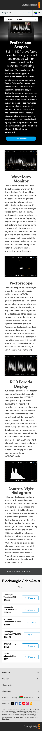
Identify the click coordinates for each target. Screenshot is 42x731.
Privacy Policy (6, 719)
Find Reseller (21, 138)
